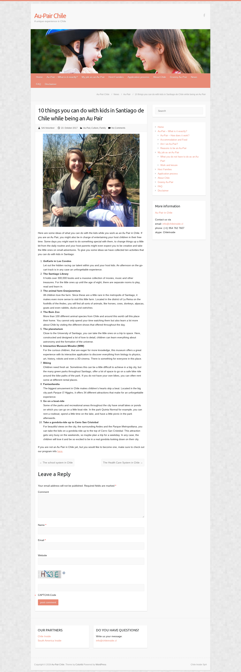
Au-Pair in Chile (163, 212)
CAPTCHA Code (47, 595)
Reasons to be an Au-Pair (173, 148)
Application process (138, 77)
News (194, 77)
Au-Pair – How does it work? (174, 135)
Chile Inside (44, 636)
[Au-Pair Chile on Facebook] (204, 15)
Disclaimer (50, 84)
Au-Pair (86, 128)
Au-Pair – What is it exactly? (62, 77)
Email (42, 540)
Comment (43, 491)
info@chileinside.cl (172, 223)
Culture (94, 128)
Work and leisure (168, 165)
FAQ (38, 84)
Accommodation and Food (173, 139)
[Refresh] (64, 572)
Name (42, 525)
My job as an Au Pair (93, 77)
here (59, 451)
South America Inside (49, 640)
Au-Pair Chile (50, 15)
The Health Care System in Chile (123, 462)
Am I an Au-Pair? (169, 144)
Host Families (116, 77)
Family (103, 128)
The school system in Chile (56, 462)
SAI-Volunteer (48, 128)
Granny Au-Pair (178, 77)
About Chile (159, 77)
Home (39, 77)
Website (42, 555)
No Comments (118, 128)
